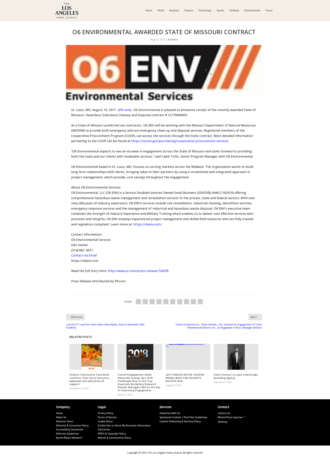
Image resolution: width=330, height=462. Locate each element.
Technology (205, 10)
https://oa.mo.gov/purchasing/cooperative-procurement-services (179, 141)
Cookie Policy (105, 421)
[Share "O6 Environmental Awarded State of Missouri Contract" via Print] (200, 301)
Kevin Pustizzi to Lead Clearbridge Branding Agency (236, 376)
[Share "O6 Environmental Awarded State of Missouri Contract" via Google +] (152, 301)
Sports (220, 10)
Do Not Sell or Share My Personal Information (124, 425)
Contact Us (224, 413)
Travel (268, 10)
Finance (188, 10)
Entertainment (252, 10)
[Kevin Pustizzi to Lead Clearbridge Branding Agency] (236, 357)
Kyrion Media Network (68, 437)
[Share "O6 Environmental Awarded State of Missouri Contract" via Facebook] (138, 301)
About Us (61, 417)
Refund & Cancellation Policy (114, 437)
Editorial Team (64, 421)
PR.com (124, 110)
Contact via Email (84, 255)
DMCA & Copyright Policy (112, 433)
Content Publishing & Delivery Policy (180, 421)
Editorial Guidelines (67, 433)
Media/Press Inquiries (230, 417)
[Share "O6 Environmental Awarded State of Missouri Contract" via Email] (193, 301)
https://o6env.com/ (147, 224)
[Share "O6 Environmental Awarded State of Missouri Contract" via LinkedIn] (172, 301)
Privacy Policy (105, 413)
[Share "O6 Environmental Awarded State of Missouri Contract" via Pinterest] (165, 301)
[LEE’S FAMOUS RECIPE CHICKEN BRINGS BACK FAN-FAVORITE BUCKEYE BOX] (188, 357)
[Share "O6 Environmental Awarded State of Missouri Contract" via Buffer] (179, 301)
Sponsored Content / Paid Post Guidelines (183, 417)
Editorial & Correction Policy (72, 425)
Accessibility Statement (69, 429)
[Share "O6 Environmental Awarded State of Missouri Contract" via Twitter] (145, 301)
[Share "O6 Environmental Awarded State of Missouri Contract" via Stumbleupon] (186, 301)
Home (148, 10)
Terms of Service (107, 417)
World (160, 10)
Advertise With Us (170, 413)
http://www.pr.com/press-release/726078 (138, 271)
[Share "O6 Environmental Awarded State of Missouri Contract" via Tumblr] (159, 301)
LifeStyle (234, 10)
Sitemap (223, 421)
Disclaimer (104, 429)
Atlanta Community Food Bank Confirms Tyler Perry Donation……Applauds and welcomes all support (91, 379)
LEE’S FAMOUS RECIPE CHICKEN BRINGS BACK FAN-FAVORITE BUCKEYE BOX (185, 377)
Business (174, 10)
